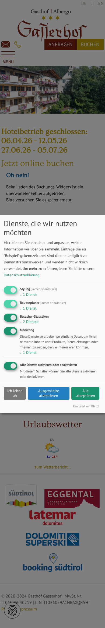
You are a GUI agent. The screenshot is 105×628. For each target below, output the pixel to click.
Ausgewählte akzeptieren (48, 393)
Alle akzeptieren (85, 393)
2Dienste (29, 321)
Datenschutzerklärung (22, 275)
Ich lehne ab (14, 393)
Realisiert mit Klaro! (86, 406)
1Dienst (28, 294)
